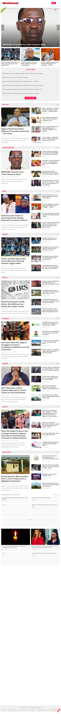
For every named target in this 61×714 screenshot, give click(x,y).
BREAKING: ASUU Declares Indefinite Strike (49, 474)
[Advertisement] (30, 579)
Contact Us (22, 710)
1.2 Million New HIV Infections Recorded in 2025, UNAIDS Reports (50, 443)
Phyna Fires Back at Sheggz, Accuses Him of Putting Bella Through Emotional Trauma (50, 153)
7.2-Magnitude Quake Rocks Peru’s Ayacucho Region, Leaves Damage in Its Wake (51, 301)
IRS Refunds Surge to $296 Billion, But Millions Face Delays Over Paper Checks (22, 73)
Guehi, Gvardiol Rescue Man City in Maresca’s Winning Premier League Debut (10, 63)
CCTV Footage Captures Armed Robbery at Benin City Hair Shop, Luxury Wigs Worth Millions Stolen (51, 225)
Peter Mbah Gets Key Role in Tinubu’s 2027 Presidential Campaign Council (50, 119)
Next (58, 27)
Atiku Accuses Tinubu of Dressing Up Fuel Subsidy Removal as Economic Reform (22, 85)
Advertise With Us (13, 710)
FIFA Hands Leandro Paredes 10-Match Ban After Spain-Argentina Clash (50, 257)
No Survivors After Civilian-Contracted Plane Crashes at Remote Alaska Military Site (50, 310)
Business (5, 318)
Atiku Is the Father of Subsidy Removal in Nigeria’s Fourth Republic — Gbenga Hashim (50, 109)
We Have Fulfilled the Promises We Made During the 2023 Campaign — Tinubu (49, 63)
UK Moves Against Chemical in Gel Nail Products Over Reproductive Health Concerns (50, 282)
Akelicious (25, 707)
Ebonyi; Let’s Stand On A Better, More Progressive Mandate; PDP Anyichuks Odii (50, 387)
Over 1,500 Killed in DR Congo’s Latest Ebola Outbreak (50, 433)
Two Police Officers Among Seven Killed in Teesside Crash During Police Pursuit (50, 292)
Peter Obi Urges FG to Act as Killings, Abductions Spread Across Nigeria (29, 63)
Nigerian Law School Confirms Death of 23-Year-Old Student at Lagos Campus (50, 466)
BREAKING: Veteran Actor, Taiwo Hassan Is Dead (15, 77)
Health (5, 407)
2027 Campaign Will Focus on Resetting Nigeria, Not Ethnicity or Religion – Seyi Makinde (50, 129)
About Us (4, 710)
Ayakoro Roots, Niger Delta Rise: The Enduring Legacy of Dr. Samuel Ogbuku (50, 378)
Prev (2, 27)
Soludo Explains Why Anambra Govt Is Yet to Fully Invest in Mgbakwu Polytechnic (14, 478)
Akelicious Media (38, 707)
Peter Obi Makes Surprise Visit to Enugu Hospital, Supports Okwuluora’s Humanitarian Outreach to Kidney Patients (14, 434)
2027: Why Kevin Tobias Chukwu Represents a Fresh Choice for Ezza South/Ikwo (13, 390)
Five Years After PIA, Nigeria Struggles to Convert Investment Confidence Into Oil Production (15, 346)
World (4, 277)
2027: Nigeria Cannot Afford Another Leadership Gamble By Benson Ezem (51, 396)
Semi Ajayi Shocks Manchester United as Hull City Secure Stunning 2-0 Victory (50, 248)
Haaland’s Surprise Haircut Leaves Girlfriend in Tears (49, 238)
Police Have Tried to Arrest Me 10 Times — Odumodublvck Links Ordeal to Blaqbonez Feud (50, 163)
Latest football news (54, 710)
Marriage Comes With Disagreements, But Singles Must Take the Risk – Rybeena (50, 172)
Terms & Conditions (42, 710)
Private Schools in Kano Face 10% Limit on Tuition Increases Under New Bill (50, 484)
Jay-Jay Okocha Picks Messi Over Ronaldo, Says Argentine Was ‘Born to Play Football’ (50, 267)
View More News (30, 98)
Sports (5, 234)
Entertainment (8, 148)
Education (6, 452)
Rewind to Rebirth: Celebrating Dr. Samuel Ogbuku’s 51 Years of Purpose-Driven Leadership (51, 368)
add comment (14, 136)
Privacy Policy (31, 710)
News (4, 191)
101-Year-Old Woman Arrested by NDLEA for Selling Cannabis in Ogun (51, 215)
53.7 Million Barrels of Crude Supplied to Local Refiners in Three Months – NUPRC (50, 323)
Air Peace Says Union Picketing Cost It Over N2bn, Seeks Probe (50, 342)
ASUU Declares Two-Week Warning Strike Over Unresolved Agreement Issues (50, 457)
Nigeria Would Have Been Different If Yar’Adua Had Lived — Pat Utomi (29, 43)
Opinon (5, 363)
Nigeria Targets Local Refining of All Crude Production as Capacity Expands (50, 351)
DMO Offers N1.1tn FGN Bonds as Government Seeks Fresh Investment (50, 333)
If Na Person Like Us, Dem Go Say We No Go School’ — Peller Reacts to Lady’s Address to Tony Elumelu (50, 182)
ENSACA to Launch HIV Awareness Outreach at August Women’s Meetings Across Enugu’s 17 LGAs (51, 425)
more (57, 104)
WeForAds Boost (56, 494)
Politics (5, 104)
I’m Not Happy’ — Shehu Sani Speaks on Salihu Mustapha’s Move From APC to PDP (50, 139)
